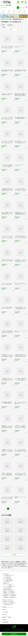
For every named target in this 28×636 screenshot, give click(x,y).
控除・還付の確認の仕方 (7, 588)
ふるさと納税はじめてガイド (8, 575)
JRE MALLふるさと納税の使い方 (9, 603)
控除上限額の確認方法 (7, 589)
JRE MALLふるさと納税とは (8, 601)
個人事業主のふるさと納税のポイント (10, 594)
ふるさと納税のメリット (7, 581)
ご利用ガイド (4, 609)
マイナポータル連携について (8, 584)
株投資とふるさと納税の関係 (8, 591)
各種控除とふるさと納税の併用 (9, 592)
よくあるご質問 (5, 612)
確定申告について (6, 583)
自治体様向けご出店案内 (6, 617)
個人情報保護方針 (5, 622)
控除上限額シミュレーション (7, 607)
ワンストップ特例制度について (9, 586)
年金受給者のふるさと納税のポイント (10, 597)
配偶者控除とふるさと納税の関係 (9, 595)
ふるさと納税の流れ (7, 577)
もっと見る (14, 554)
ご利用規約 (4, 619)
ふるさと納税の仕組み (7, 578)
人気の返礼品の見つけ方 (7, 604)
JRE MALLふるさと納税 (6, 19)
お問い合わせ (4, 614)
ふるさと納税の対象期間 (7, 580)
